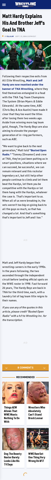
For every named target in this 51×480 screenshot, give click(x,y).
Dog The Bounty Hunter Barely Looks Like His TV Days (12, 459)
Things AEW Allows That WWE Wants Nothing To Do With (12, 414)
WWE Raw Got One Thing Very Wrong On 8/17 (36, 457)
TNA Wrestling (44, 67)
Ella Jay (10, 36)
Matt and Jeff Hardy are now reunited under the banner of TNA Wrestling (22, 85)
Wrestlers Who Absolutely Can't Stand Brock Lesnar (36, 413)
